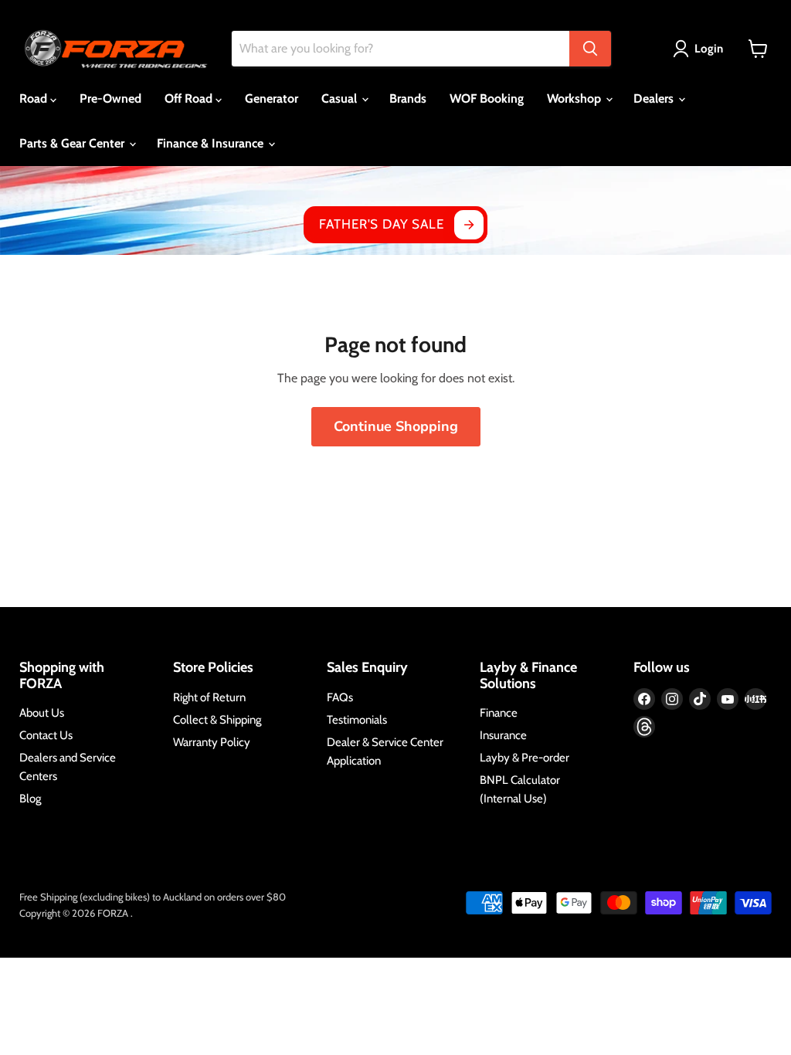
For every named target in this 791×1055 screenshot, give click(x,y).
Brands (407, 98)
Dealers (655, 98)
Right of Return (209, 697)
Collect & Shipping (217, 720)
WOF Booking (487, 98)
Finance (499, 713)
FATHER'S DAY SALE (381, 224)
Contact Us (46, 735)
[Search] (590, 48)
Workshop (575, 98)
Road (34, 98)
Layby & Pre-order (524, 758)
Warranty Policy (211, 742)
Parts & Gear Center (73, 143)
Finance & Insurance (211, 143)
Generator (271, 98)
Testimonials (357, 720)
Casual (340, 98)
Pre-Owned (110, 98)
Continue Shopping (396, 426)
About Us (41, 713)
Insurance (503, 735)
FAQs (340, 697)
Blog (30, 799)
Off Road (190, 98)
